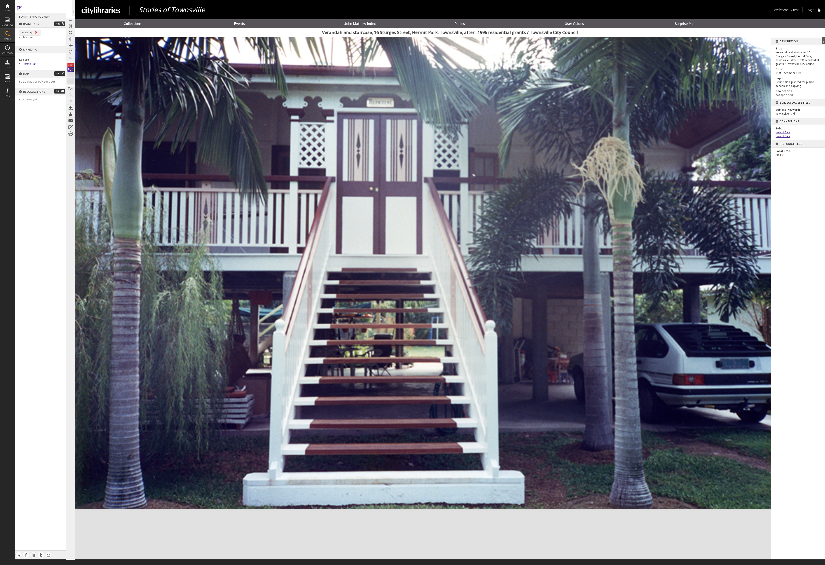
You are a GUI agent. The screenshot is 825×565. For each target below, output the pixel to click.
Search (7, 39)
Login (7, 67)
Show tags (27, 32)
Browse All (7, 24)
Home (7, 10)
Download (70, 108)
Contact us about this (70, 121)
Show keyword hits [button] (70, 95)
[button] (70, 69)
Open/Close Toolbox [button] (73, 8)
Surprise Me (684, 23)
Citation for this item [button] (70, 134)
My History (7, 53)
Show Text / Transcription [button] (70, 88)
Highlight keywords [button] (70, 101)
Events (239, 23)
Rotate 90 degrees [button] (70, 52)
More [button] (7, 95)
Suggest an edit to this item (19, 8)
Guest (794, 9)
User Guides (574, 23)
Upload (7, 81)
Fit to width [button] (70, 39)
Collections (133, 23)
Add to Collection (70, 114)
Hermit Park (30, 64)
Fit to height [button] (70, 45)
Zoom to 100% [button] (70, 58)
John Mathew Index (360, 23)
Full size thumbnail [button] (70, 26)
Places (459, 23)
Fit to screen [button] (70, 32)
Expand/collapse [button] (823, 40)
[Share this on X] (18, 552)
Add (58, 23)
